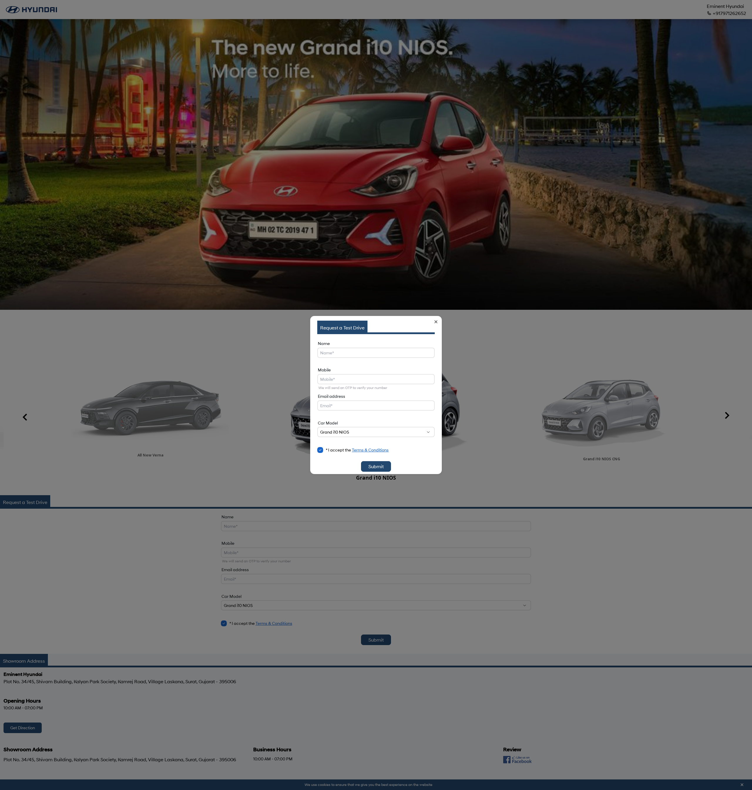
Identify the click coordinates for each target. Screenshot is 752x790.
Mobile (324, 369)
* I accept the (357, 449)
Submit (376, 466)
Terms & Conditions (370, 449)
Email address (331, 396)
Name (324, 343)
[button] (436, 322)
